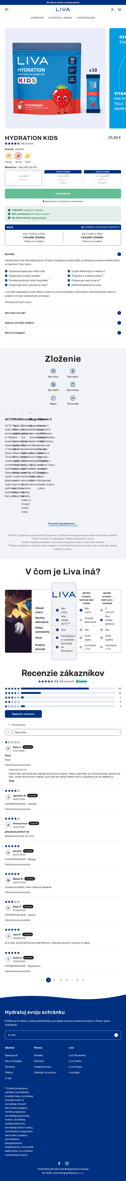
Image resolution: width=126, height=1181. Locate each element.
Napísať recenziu (23, 713)
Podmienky (44, 1168)
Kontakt (38, 1055)
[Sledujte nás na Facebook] (59, 1163)
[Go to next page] (84, 980)
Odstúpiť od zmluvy (45, 1072)
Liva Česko (75, 1060)
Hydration (37, 17)
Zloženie (10, 1066)
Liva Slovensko (77, 1055)
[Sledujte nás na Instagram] (67, 1163)
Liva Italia (74, 1072)
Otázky (9, 1072)
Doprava (39, 1060)
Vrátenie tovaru (42, 1066)
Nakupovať (11, 1055)
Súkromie (58, 1168)
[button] (12, 143)
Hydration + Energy (60, 17)
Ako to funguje (13, 1060)
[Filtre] (8, 732)
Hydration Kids (86, 17)
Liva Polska (75, 1066)
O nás (8, 1078)
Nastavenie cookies (78, 1169)
